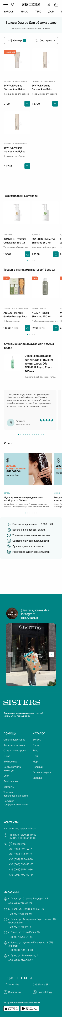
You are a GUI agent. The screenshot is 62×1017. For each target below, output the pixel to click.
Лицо (36, 745)
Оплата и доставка (14, 739)
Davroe (7, 81)
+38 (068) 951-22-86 (21, 869)
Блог (6, 775)
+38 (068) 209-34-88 (20, 949)
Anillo (6, 308)
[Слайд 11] (41, 434)
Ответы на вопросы (15, 750)
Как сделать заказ (14, 745)
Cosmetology (45, 992)
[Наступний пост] (51, 654)
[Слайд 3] (23, 434)
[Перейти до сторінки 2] (29, 260)
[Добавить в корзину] (27, 104)
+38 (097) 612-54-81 (20, 849)
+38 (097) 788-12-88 (21, 854)
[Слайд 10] (38, 434)
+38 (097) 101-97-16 (20, 926)
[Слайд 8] (34, 434)
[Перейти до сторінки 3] (32, 260)
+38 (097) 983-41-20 (21, 859)
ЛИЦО (24, 11)
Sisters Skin (44, 984)
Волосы (37, 739)
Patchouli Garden (20, 308)
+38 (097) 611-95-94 (20, 913)
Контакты (8, 786)
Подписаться (30, 617)
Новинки (38, 766)
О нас (6, 755)
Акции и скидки (42, 772)
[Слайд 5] (27, 434)
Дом (35, 755)
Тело (35, 750)
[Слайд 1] (18, 434)
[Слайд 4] (25, 434)
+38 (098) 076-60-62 (20, 960)
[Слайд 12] (43, 434)
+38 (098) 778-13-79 (20, 903)
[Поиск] (12, 4)
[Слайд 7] (32, 434)
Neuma (35, 308)
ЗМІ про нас (10, 761)
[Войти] (48, 4)
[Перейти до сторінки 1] (27, 260)
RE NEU (43, 308)
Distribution (14, 992)
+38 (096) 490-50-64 (21, 874)
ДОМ (51, 11)
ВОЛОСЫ (8, 11)
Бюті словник (10, 781)
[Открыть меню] (5, 4)
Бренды (37, 777)
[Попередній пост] (10, 654)
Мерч (36, 761)
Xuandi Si (7, 235)
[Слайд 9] (36, 434)
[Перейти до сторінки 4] (34, 260)
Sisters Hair (14, 984)
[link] (56, 4)
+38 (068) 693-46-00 (21, 864)
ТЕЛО (38, 11)
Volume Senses (20, 81)
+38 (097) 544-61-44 (20, 936)
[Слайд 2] (20, 434)
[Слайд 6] (29, 434)
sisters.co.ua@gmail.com (22, 828)
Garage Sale (10, 52)
